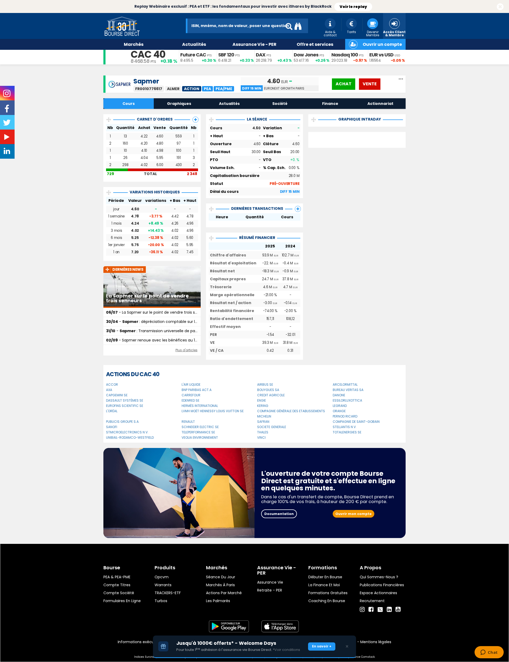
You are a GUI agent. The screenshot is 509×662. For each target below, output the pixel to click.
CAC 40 (148, 54)
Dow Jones (306, 54)
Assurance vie (270, 582)
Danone (339, 395)
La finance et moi (324, 585)
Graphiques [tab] (179, 103)
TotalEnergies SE (347, 432)
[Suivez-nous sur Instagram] (7, 95)
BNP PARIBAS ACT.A (197, 390)
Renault (188, 421)
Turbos (161, 600)
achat (344, 84)
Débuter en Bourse (325, 577)
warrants (163, 585)
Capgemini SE (117, 395)
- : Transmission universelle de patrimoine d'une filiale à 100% (176, 331)
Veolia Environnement (200, 437)
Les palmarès (218, 600)
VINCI (261, 437)
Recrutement (372, 600)
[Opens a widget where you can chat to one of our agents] (489, 652)
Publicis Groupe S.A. (122, 421)
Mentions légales (375, 642)
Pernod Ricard (345, 416)
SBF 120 (226, 54)
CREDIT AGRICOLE (271, 395)
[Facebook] (371, 610)
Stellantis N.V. (345, 427)
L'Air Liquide (191, 384)
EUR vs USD (381, 54)
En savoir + (321, 646)
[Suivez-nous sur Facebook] (7, 110)
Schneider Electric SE (200, 427)
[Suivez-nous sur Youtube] (7, 138)
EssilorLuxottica (347, 400)
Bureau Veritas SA (348, 390)
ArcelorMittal (345, 384)
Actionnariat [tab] (380, 103)
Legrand (340, 405)
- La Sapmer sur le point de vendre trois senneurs (158, 312)
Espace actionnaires (378, 593)
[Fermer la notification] (500, 7)
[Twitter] (380, 609)
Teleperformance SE (198, 432)
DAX (260, 54)
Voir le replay (353, 6)
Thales (262, 432)
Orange (339, 411)
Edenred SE (190, 400)
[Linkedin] (389, 610)
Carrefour (191, 395)
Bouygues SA (268, 390)
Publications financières (382, 585)
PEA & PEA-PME (116, 577)
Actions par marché (224, 593)
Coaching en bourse (326, 600)
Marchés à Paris (220, 585)
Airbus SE (265, 384)
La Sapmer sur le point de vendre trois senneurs (147, 298)
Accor (112, 384)
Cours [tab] (128, 103)
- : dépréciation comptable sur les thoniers (160, 321)
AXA (109, 390)
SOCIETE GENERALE (271, 427)
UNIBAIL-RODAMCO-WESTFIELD (130, 437)
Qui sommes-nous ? (379, 577)
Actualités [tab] (229, 103)
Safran (263, 421)
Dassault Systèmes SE (124, 400)
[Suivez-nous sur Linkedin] (7, 152)
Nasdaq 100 (344, 54)
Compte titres (116, 585)
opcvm (162, 577)
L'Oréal (111, 411)
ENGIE (261, 400)
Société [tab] (279, 103)
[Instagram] (362, 610)
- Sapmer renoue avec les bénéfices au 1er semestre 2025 (166, 340)
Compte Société (118, 593)
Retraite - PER (269, 590)
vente (370, 84)
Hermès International (200, 405)
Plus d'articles (186, 350)
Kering (262, 405)
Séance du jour (220, 577)
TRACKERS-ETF (168, 593)
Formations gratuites (328, 593)
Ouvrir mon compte (353, 514)
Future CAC (193, 54)
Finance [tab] (330, 103)
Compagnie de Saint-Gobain (356, 421)
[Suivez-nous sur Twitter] (7, 124)
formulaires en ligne (122, 600)
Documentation (279, 514)
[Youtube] (398, 610)
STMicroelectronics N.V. (127, 432)
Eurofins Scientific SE (124, 405)
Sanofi (111, 427)
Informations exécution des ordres (150, 642)
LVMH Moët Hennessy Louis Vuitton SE (213, 411)
